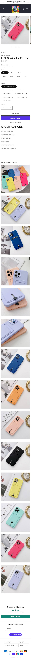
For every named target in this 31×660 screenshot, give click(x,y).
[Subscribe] (23, 629)
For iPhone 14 (7, 100)
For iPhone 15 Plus (23, 90)
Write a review (15, 616)
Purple (5, 80)
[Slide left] (12, 47)
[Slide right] (19, 47)
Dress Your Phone (17, 657)
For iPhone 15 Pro (8, 90)
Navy (4, 76)
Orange (5, 72)
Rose (18, 76)
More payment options (15, 122)
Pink (25, 76)
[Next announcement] (28, 2)
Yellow (11, 76)
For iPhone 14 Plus (22, 97)
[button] (3, 9)
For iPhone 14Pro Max (21, 93)
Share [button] (4, 52)
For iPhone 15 (7, 93)
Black (19, 72)
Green (12, 72)
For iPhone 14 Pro (8, 97)
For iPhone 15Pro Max (9, 86)
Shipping (3, 67)
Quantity (3, 104)
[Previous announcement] (3, 2)
